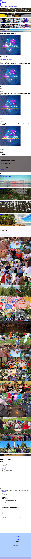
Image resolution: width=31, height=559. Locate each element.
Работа (13, 6)
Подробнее (1, 11)
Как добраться (13, 554)
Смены (12, 551)
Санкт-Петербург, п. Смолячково (5, 0)
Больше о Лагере (2, 22)
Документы (15, 6)
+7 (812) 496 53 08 (3, 2)
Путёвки (6, 6)
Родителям (8, 6)
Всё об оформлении (3, 26)
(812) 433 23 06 (4, 491)
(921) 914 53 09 (4, 468)
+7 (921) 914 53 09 (3, 1)
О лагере (4, 6)
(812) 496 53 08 (4, 467)
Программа (20, 549)
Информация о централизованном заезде (6, 59)
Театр (11, 6)
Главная (1, 6)
